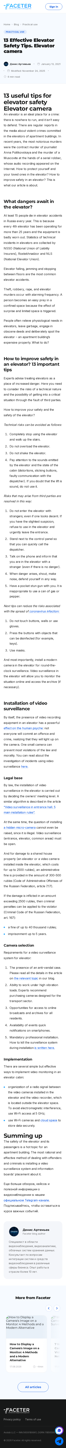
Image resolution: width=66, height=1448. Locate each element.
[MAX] (59, 1430)
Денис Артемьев (20, 63)
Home (7, 24)
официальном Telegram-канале (26, 1200)
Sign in (54, 6)
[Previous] (48, 1308)
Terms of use (33, 1419)
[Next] (57, 1308)
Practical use (30, 24)
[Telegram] (59, 1441)
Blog (16, 24)
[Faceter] (17, 6)
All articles (33, 1387)
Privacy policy (12, 1419)
